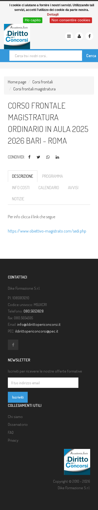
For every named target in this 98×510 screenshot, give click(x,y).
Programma (52, 176)
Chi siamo (15, 416)
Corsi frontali (42, 81)
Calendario (48, 187)
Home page (17, 81)
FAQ (11, 432)
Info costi (21, 187)
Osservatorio (18, 424)
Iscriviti (18, 397)
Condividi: (16, 157)
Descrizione (22, 176)
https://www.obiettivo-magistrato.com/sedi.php (47, 231)
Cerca (91, 55)
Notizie (18, 198)
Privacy (13, 440)
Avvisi (73, 187)
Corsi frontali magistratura (34, 88)
